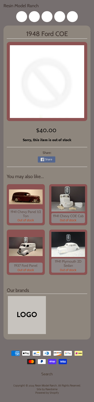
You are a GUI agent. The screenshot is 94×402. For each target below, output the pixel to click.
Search (47, 374)
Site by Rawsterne (47, 389)
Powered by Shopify (47, 393)
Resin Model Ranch (21, 5)
